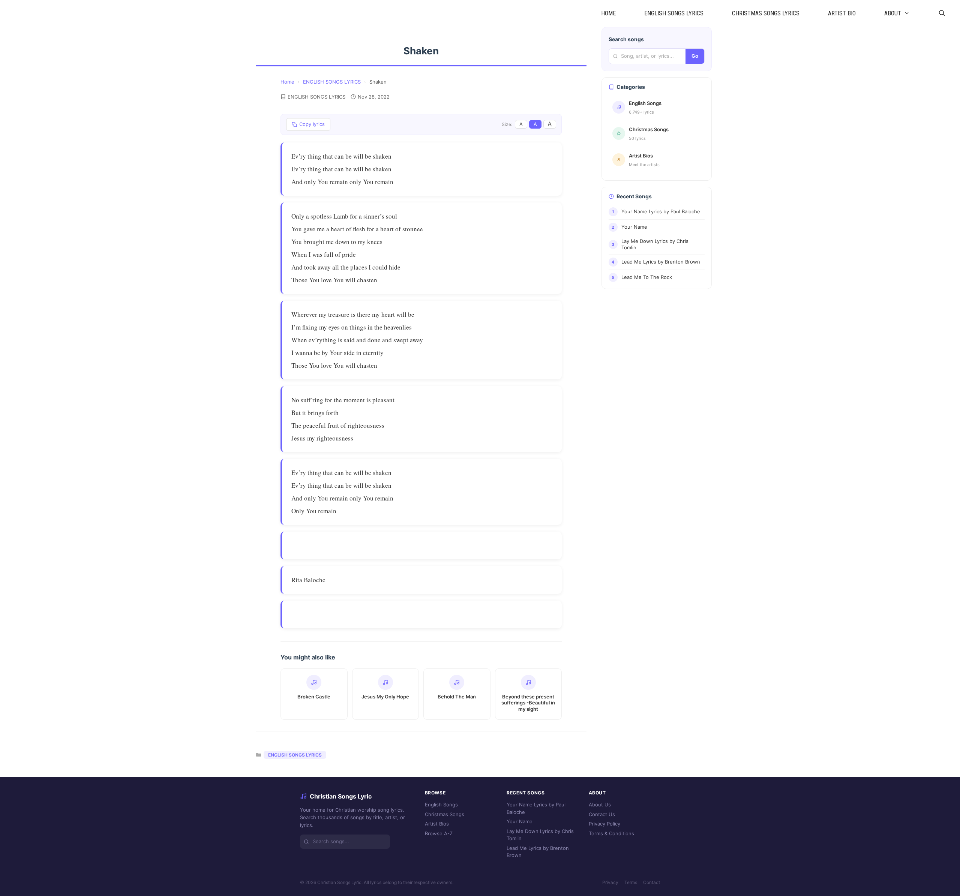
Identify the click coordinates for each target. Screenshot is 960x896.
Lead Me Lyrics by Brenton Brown (538, 852)
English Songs (441, 805)
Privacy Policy (604, 824)
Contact (651, 882)
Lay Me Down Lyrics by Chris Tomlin (540, 835)
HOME (608, 13)
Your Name (519, 821)
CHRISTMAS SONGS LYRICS (766, 13)
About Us (600, 805)
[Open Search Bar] (942, 13)
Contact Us (602, 814)
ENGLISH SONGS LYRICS (674, 13)
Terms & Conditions (611, 833)
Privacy (610, 882)
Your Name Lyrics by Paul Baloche (536, 808)
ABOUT (892, 13)
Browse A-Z (439, 833)
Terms (630, 882)
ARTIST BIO (842, 13)
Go (695, 56)
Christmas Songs (444, 814)
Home (287, 82)
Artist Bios (437, 824)
